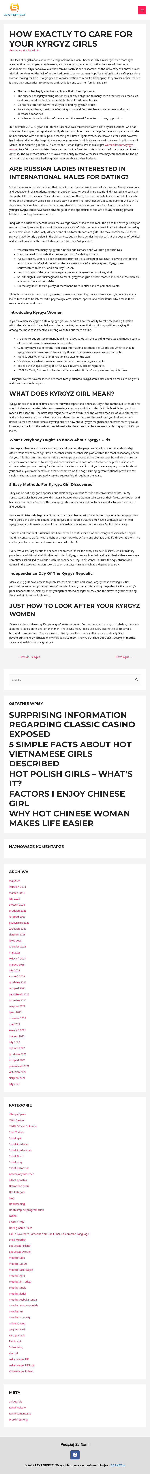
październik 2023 (19, 922)
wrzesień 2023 (17, 928)
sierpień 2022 (17, 1006)
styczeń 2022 (17, 1048)
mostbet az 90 (18, 1263)
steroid (13, 1353)
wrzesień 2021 (17, 1072)
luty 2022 (14, 1042)
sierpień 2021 (17, 1078)
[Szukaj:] (75, 679)
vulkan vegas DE (19, 1359)
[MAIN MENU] (142, 10)
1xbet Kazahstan (19, 1168)
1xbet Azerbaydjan (20, 1150)
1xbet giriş (15, 1162)
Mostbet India (17, 1287)
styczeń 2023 (17, 976)
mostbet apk (17, 1257)
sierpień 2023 (17, 934)
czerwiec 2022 (17, 1018)
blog (11, 1198)
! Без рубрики (17, 1114)
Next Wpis (124, 657)
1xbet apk (15, 1138)
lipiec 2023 (15, 940)
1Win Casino (16, 1120)
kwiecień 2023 (17, 958)
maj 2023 (14, 952)
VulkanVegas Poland (21, 1371)
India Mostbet (17, 1239)
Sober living (16, 1347)
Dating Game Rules (20, 1228)
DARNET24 (117, 1465)
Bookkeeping (17, 1204)
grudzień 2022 (17, 982)
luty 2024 (14, 898)
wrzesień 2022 (17, 1000)
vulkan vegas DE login (22, 1365)
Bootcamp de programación (26, 1210)
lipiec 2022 (15, 1012)
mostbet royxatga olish (23, 1305)
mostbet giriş (17, 1275)
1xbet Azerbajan (19, 1144)
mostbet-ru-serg (19, 1317)
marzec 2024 (17, 893)
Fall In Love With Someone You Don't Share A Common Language (49, 1234)
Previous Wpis (28, 657)
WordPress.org (18, 1419)
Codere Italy (16, 1222)
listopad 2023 (17, 916)
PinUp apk (15, 1341)
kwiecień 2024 (17, 887)
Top (141, 1465)
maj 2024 (14, 881)
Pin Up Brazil (17, 1335)
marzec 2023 (17, 964)
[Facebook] (75, 1454)
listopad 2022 (17, 988)
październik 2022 (19, 994)
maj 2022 (14, 1024)
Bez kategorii (17, 50)
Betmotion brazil (19, 1186)
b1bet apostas (18, 1180)
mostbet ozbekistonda (23, 1299)
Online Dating (17, 1323)
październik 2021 (19, 1066)
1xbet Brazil (16, 1156)
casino (13, 1216)
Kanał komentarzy (20, 1413)
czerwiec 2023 (17, 946)
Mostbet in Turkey (20, 1281)
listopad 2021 (17, 1060)
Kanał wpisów (17, 1407)
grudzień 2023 (17, 910)
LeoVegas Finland (19, 1245)
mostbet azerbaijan (21, 1269)
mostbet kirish (18, 1293)
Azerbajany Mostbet (21, 1174)
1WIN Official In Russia (23, 1126)
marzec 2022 (17, 1036)
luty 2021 (14, 1084)
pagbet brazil (17, 1329)
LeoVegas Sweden (20, 1251)
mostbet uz (16, 1311)
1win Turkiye (16, 1132)
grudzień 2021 (17, 1054)
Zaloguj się (15, 1401)
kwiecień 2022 (17, 1030)
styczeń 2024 (17, 904)
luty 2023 (14, 970)
